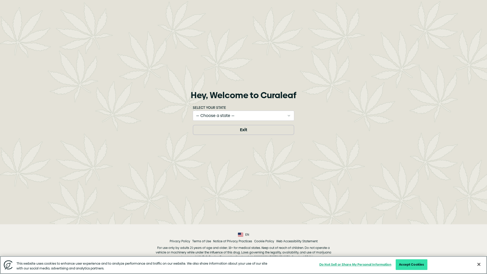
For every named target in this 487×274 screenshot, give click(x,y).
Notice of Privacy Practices (232, 241)
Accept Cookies (411, 264)
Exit (243, 130)
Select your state (209, 107)
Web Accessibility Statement (297, 241)
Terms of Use (201, 241)
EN (247, 235)
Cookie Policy (264, 241)
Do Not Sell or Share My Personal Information (355, 264)
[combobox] (243, 116)
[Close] (478, 264)
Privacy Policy (180, 241)
